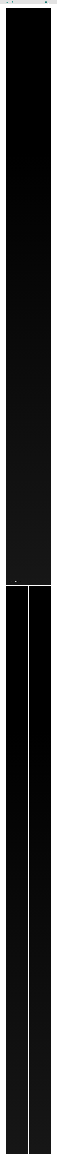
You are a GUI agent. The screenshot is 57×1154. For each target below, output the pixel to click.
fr (50, 3)
